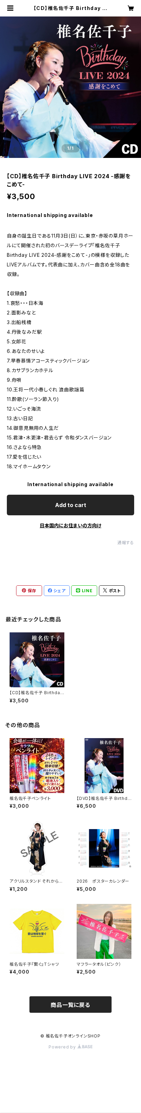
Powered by (63, 1046)
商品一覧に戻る (70, 1004)
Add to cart (70, 505)
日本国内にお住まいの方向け (70, 525)
